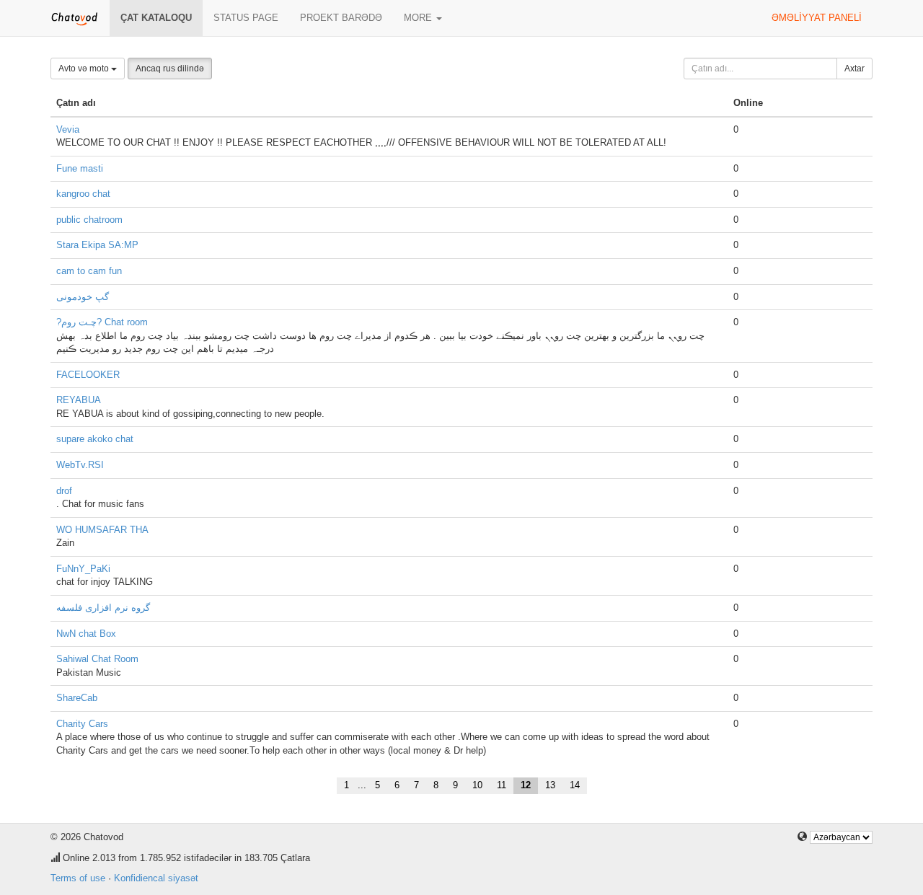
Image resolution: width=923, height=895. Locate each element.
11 (501, 785)
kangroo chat (83, 193)
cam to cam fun (89, 270)
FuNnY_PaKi (83, 568)
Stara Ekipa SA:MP (97, 244)
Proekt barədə (341, 17)
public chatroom (89, 219)
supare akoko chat (94, 438)
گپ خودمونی (82, 296)
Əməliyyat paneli (817, 17)
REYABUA (78, 399)
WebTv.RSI (80, 464)
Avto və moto (84, 68)
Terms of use (77, 878)
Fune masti (79, 168)
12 (526, 785)
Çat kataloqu (156, 17)
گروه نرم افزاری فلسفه (103, 607)
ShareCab (76, 697)
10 (477, 785)
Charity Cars (82, 723)
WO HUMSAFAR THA (102, 529)
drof (64, 490)
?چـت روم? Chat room (102, 322)
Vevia (67, 129)
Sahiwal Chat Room (97, 658)
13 (550, 785)
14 (575, 785)
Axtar (854, 68)
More (419, 17)
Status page (245, 17)
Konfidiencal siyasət (156, 878)
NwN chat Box (86, 633)
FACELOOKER (88, 374)
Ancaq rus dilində (170, 68)
